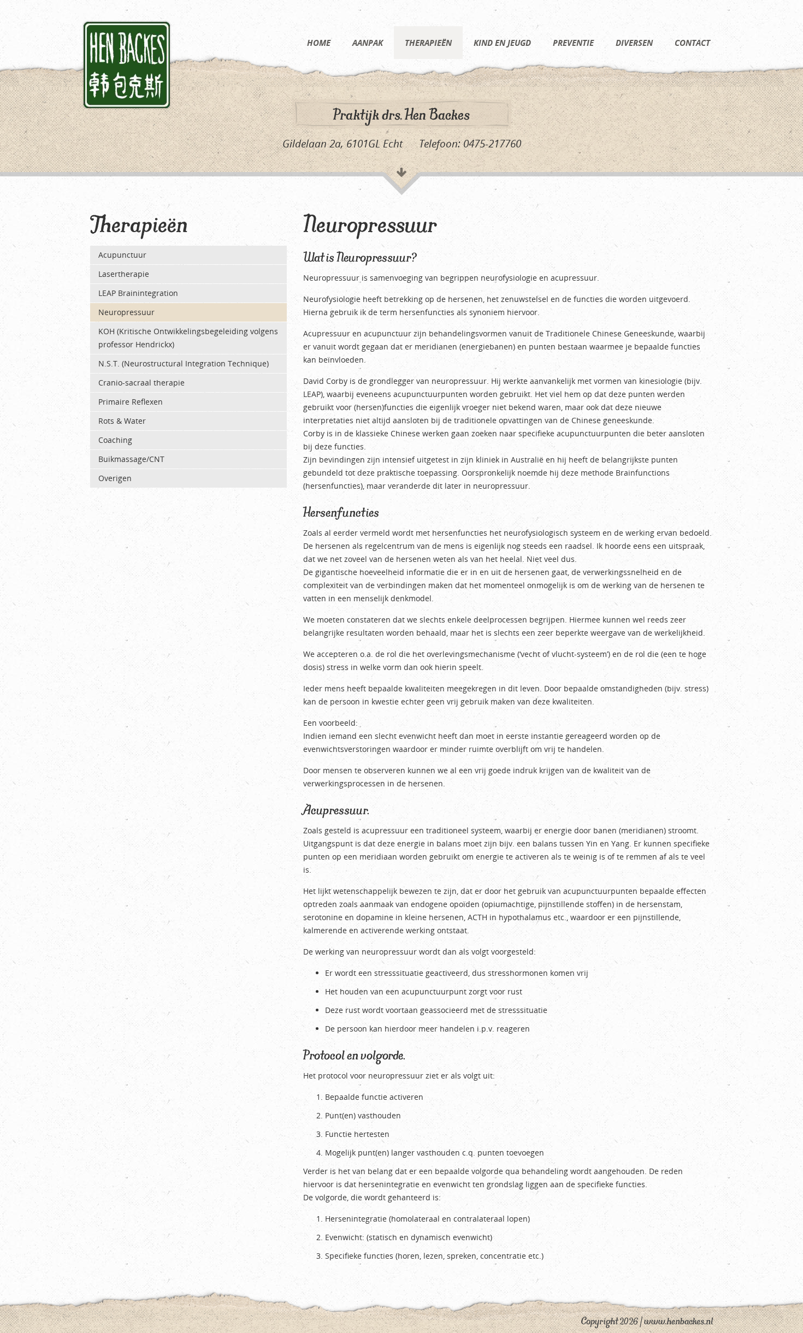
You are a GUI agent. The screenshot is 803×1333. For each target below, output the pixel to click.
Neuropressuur (126, 312)
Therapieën (428, 42)
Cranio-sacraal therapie (141, 382)
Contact (692, 42)
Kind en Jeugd (502, 42)
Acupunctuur (122, 255)
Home (318, 42)
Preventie (573, 42)
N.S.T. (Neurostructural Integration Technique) (183, 363)
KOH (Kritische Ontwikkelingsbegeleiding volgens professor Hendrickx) (188, 337)
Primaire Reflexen (130, 401)
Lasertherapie (123, 274)
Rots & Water (122, 421)
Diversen (634, 42)
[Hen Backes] (127, 64)
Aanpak (367, 42)
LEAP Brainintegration (138, 293)
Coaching (115, 440)
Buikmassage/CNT (131, 459)
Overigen (115, 478)
